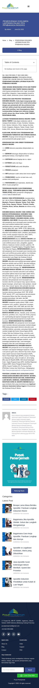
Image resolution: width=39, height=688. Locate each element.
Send (30, 670)
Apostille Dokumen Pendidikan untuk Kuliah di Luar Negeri (24, 582)
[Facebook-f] (4, 634)
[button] (33, 62)
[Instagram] (14, 634)
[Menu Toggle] (28, 6)
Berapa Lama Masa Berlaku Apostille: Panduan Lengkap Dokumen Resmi (25, 508)
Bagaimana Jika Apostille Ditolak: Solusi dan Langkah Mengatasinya (24, 522)
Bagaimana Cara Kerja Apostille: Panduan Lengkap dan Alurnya (25, 536)
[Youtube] (19, 634)
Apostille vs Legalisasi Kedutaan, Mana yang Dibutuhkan (22, 551)
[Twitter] (9, 634)
